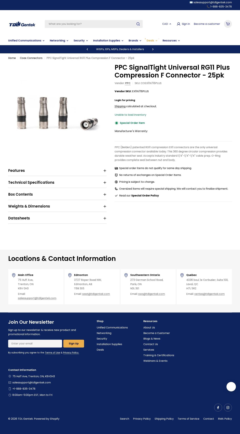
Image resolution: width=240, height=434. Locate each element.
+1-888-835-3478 (23, 389)
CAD (165, 24)
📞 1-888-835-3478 (219, 6)
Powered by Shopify (46, 419)
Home (12, 58)
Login (118, 100)
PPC (128, 83)
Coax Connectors (31, 58)
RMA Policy (225, 419)
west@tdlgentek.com (96, 294)
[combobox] (94, 24)
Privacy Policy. (71, 352)
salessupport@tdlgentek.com (37, 298)
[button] (87, 49)
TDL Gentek (25, 419)
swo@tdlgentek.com (151, 294)
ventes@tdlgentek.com (209, 294)
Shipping (120, 106)
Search (124, 419)
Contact (208, 419)
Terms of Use (52, 352)
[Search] (138, 24)
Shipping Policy (164, 419)
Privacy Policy (142, 419)
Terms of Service (188, 419)
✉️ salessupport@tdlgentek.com (211, 2)
